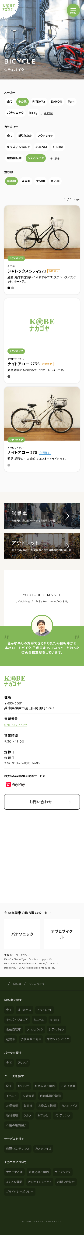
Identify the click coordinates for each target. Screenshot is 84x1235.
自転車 (17, 984)
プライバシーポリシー (20, 1191)
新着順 (11, 181)
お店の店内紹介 (16, 1125)
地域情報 (12, 1115)
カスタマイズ (69, 1105)
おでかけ (43, 1115)
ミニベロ (41, 147)
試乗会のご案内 (38, 1172)
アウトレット (45, 135)
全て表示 (48, 113)
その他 (22, 101)
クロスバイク (35, 1029)
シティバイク (36, 158)
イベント (11, 1096)
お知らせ (23, 1086)
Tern (71, 101)
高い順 (55, 181)
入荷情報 (28, 1096)
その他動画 (68, 1086)
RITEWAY (39, 101)
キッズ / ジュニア (18, 147)
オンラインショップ (40, 1182)
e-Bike (58, 147)
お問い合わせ (40, 802)
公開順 (25, 181)
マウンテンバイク (58, 1039)
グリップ (23, 1062)
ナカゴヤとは (14, 1172)
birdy (33, 113)
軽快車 (10, 1039)
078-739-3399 (15, 725)
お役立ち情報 (47, 1105)
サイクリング (63, 1172)
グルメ (28, 1115)
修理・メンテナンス (18, 1148)
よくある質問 (14, 1182)
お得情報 (12, 1105)
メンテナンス (63, 1115)
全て (10, 101)
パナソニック (15, 113)
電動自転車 (14, 158)
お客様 (28, 1105)
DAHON (56, 101)
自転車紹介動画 (50, 1096)
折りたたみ (25, 135)
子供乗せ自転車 (31, 1039)
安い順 (40, 181)
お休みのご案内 (45, 1086)
